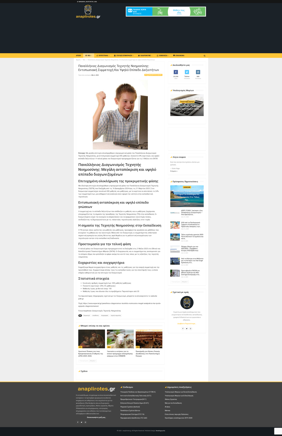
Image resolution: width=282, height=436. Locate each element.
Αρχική (78, 55)
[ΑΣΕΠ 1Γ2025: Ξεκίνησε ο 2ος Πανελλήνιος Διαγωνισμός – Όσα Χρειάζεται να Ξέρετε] (175, 213)
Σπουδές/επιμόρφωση (124, 55)
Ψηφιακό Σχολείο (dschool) (130, 407)
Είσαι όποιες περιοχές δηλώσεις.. (177, 414)
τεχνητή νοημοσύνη (116, 315)
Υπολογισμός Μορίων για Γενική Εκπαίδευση (181, 392)
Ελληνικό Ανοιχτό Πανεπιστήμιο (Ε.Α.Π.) (134, 403)
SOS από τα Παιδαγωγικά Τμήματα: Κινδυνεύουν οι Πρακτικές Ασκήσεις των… (191, 224)
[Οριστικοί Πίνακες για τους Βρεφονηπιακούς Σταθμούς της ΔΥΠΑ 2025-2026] (91, 339)
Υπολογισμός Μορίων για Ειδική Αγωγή (179, 396)
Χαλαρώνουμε (145, 55)
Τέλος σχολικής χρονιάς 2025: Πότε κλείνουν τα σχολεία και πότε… (192, 236)
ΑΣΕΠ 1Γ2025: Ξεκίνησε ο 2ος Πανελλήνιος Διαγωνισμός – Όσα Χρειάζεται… (192, 212)
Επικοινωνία (179, 55)
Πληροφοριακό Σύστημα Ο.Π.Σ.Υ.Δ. (132, 414)
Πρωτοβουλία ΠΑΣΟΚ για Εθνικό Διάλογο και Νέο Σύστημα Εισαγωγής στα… (190, 272)
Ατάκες (167, 407)
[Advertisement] (141, 34)
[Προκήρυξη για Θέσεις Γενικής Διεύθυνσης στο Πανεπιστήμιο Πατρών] (149, 339)
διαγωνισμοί (86, 315)
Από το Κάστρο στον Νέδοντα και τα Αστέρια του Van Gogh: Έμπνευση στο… (192, 260)
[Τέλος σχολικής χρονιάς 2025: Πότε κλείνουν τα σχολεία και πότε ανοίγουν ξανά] (175, 237)
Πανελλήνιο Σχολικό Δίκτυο (130, 410)
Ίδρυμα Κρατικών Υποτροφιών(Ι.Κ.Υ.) (133, 399)
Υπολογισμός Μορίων (187, 102)
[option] (187, 106)
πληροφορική (104, 315)
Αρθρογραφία (103, 55)
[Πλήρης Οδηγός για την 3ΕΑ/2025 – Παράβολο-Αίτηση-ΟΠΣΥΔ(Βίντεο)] (175, 249)
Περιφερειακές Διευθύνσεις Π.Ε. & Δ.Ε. (133, 418)
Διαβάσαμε (187, 187)
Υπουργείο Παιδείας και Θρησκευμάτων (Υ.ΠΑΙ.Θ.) (138, 392)
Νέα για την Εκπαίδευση (173, 403)
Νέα (89, 55)
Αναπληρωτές (160, 430)
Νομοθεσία (163, 55)
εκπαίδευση (95, 315)
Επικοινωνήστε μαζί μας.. (96, 417)
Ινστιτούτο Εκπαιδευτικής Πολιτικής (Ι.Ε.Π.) (135, 396)
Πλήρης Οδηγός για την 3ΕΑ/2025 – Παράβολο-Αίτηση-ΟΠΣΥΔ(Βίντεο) (189, 248)
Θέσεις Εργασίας (171, 399)
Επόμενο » (173, 171)
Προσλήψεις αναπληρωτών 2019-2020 (178, 418)
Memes (167, 410)
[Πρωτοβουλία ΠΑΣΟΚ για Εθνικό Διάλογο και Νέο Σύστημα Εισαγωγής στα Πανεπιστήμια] (175, 273)
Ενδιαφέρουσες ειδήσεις (155, 74)
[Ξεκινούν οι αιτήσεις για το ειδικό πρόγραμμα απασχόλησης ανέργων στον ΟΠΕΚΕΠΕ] (120, 339)
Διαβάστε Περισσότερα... (186, 323)
